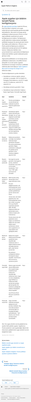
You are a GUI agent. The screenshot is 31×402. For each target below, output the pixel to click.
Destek (6, 386)
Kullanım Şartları (12, 397)
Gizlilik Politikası (4, 397)
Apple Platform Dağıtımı (9, 6)
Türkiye (2, 393)
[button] (22, 2)
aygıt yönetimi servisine (10, 26)
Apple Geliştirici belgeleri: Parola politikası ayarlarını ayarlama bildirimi (14, 352)
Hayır (15, 382)
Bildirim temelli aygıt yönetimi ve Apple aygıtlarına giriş (13, 344)
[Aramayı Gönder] (3, 10)
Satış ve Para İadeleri (21, 397)
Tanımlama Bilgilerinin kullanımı (13, 399)
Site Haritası (3, 399)
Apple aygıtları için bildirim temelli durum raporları (13, 348)
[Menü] (29, 2)
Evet (6, 382)
